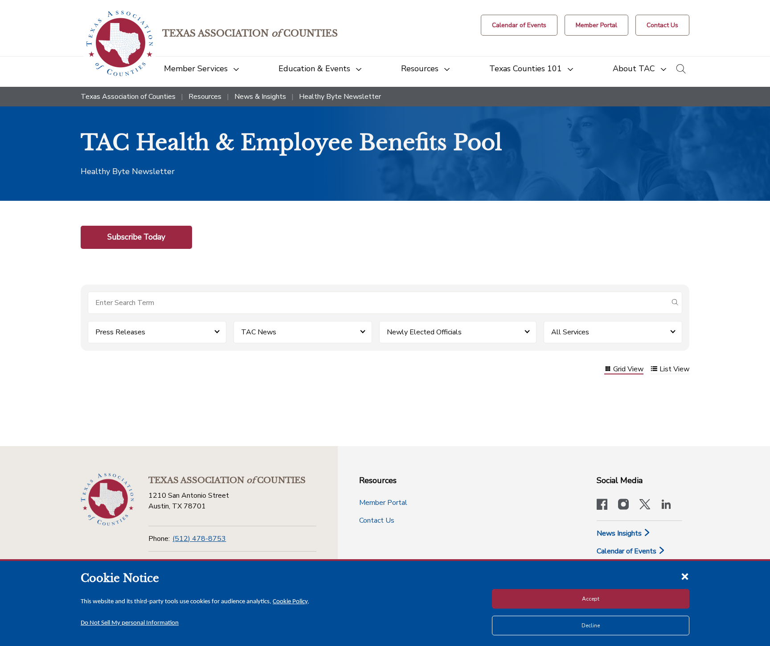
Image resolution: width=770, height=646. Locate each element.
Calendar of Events (627, 551)
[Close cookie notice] (684, 576)
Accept (590, 598)
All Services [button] (570, 332)
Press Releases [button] (120, 332)
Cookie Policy (290, 601)
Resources (204, 97)
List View (674, 369)
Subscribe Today (136, 237)
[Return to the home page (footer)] (107, 499)
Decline (591, 625)
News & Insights (260, 97)
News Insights (620, 533)
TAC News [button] (258, 332)
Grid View (628, 369)
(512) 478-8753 (199, 539)
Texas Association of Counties (128, 97)
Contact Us (376, 520)
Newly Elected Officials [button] (424, 332)
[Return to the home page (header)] (120, 43)
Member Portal (383, 503)
